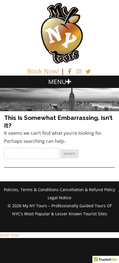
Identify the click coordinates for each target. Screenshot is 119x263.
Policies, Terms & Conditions (31, 189)
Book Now (9, 235)
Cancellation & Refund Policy (87, 189)
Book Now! (43, 71)
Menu (57, 82)
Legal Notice (59, 197)
